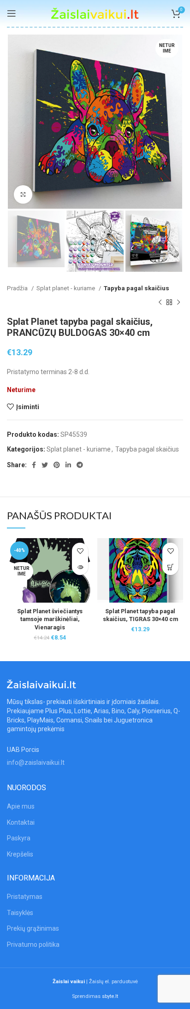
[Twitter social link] (45, 465)
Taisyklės (20, 912)
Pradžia (18, 288)
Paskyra (18, 838)
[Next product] (178, 302)
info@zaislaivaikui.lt (36, 762)
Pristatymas (24, 896)
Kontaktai (21, 822)
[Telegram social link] (80, 465)
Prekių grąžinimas (33, 928)
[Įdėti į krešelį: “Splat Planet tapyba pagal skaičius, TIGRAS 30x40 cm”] (170, 567)
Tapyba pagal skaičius (136, 288)
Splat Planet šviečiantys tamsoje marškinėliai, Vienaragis (50, 619)
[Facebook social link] (34, 465)
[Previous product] (160, 302)
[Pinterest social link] (57, 465)
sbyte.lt (110, 996)
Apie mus (21, 806)
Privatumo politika (33, 944)
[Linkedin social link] (68, 465)
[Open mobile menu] (11, 13)
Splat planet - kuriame (66, 288)
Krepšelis (20, 854)
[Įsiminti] (80, 551)
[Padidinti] (23, 194)
